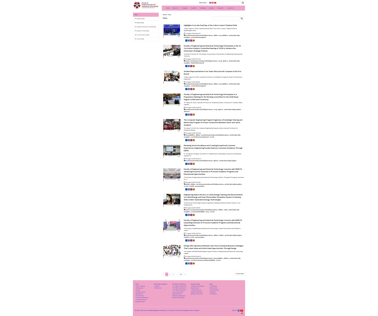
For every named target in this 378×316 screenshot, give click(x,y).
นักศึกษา (216, 35)
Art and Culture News (142, 35)
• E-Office (156, 286)
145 (181, 274)
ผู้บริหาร (225, 61)
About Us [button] (175, 8)
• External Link (213, 288)
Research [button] (220, 8)
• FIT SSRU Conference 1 (179, 290)
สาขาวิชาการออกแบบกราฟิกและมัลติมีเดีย (203, 260)
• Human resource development (140, 293)
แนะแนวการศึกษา (199, 186)
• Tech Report (213, 286)
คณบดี (187, 61)
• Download (212, 292)
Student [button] (193, 8)
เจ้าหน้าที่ (191, 186)
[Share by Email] (194, 40)
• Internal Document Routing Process (140, 300)
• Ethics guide (139, 288)
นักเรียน (187, 184)
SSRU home (202, 3)
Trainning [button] (203, 8)
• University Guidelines (142, 298)
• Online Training (140, 286)
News (136, 15)
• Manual (137, 290)
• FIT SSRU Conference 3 (179, 286)
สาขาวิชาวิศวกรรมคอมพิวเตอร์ (200, 137)
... (176, 274)
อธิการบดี (186, 111)
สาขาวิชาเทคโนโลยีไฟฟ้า (198, 212)
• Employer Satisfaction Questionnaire (197, 287)
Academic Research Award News (146, 27)
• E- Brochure (213, 294)
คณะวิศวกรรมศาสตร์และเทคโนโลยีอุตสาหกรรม (199, 35)
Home (168, 8)
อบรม (207, 212)
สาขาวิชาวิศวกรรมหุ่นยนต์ (198, 37)
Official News (140, 23)
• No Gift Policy (139, 296)
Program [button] (185, 8)
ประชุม (220, 61)
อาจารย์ (212, 137)
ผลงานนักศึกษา (223, 35)
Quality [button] (211, 8)
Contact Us (230, 8)
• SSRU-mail (157, 288)
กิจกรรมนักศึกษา (190, 135)
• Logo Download (214, 290)
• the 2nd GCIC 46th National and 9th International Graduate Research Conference (178, 295)
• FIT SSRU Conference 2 (179, 288)
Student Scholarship (142, 31)
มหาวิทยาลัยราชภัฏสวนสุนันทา (232, 109)
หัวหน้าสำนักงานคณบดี (197, 63)
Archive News (240, 274)
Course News (140, 39)
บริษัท (225, 210)
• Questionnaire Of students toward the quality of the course (197, 292)
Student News (140, 19)
